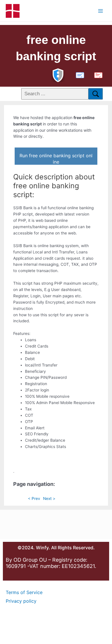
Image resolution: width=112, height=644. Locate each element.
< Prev (34, 498)
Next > (49, 498)
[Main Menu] (101, 11)
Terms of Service (24, 592)
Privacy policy (21, 601)
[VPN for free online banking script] (58, 74)
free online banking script (56, 48)
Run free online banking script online (56, 159)
